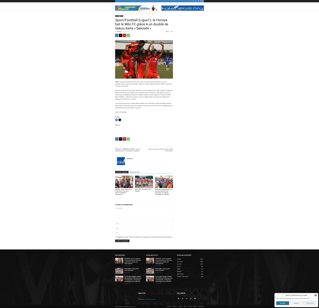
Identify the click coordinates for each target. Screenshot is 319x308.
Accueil (116, 13)
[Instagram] (196, 1)
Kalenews (119, 31)
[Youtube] (203, 1)
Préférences (310, 303)
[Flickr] (186, 298)
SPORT (121, 16)
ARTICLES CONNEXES (122, 172)
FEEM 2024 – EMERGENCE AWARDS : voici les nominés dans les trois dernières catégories (127, 150)
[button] (315, 295)
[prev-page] (116, 198)
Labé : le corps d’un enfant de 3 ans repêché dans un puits (161, 150)
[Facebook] (194, 1)
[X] (198, 1)
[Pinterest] (124, 35)
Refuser (296, 303)
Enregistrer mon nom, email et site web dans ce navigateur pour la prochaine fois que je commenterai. (144, 237)
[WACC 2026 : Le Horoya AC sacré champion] (144, 182)
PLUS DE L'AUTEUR (134, 172)
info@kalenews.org (150, 299)
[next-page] (119, 198)
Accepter (282, 303)
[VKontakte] (195, 298)
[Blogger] (178, 298)
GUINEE (122, 13)
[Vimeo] (201, 1)
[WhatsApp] (128, 35)
